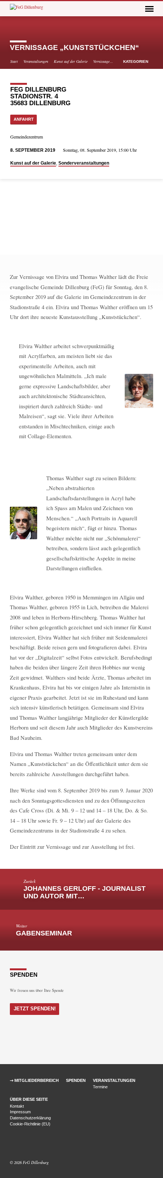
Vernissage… (103, 61)
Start (14, 61)
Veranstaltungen (36, 61)
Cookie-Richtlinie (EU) (30, 1124)
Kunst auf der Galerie (71, 61)
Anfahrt (24, 119)
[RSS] (30, 1144)
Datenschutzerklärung (30, 1118)
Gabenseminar (44, 933)
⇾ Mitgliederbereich (34, 1080)
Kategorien (136, 61)
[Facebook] (13, 1144)
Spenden (76, 1080)
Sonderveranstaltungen (83, 163)
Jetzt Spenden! (35, 1008)
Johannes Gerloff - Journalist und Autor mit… (85, 892)
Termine (100, 1087)
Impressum (20, 1112)
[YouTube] (22, 1144)
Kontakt (17, 1106)
